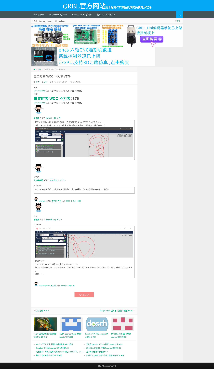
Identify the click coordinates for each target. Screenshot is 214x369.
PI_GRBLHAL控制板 (58, 14)
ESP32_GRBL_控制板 (82, 14)
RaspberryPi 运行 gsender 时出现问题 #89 (52, 348)
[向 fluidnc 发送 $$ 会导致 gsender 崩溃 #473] (122, 324)
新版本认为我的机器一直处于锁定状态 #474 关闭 (105, 355)
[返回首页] (34, 69)
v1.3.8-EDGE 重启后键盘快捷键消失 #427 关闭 (54, 344)
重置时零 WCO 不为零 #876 (52, 76)
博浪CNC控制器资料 (106, 14)
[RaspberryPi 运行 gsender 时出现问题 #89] (97, 324)
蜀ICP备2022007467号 (107, 366)
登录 (178, 21)
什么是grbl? (39, 14)
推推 (39, 69)
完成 (54, 285)
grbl (45, 82)
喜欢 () (85, 294)
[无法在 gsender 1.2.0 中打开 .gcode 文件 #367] (71, 324)
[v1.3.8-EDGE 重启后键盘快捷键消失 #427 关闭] (45, 324)
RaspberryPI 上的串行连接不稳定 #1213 (116, 310)
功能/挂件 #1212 (42, 310)
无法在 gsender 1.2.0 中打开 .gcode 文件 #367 (104, 344)
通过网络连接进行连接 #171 (97, 351)
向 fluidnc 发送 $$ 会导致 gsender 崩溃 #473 (103, 348)
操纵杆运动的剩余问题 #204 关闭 (49, 355)
